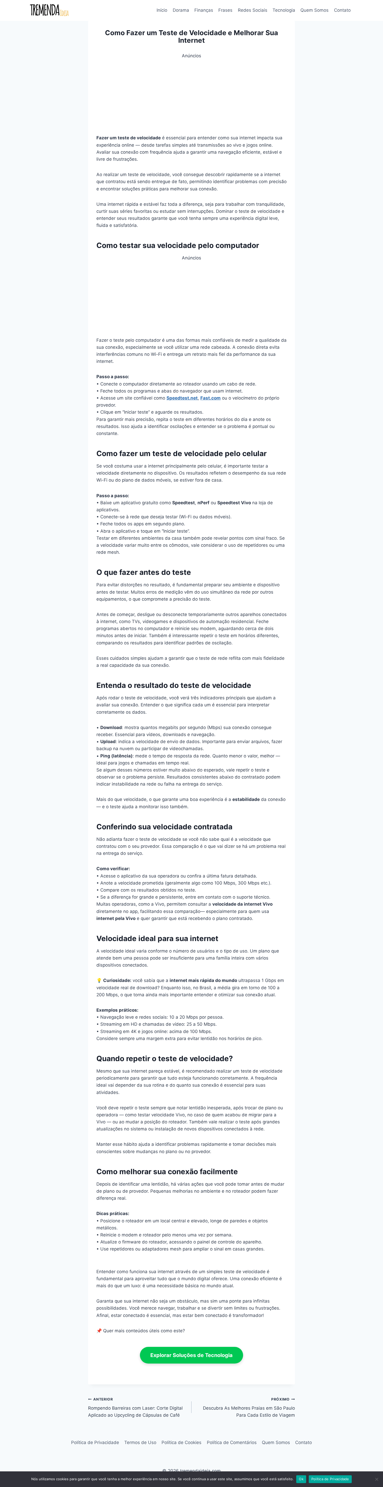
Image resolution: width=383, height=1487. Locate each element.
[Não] (376, 1479)
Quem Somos (314, 10)
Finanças (203, 10)
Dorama (181, 10)
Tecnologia (284, 10)
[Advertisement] (191, 95)
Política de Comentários (232, 1442)
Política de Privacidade (95, 1442)
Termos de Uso (140, 1442)
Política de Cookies (181, 1442)
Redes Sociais (252, 10)
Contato (342, 10)
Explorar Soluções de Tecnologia (191, 1355)
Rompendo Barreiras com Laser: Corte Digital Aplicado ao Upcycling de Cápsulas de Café (135, 1407)
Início (162, 10)
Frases (225, 10)
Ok (301, 1479)
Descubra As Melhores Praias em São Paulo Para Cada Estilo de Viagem (249, 1407)
